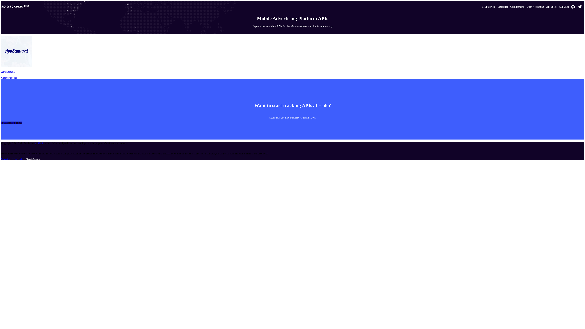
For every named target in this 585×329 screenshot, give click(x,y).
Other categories (9, 77)
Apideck (39, 143)
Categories (503, 6)
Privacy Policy (18, 159)
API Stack (564, 6)
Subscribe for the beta (11, 123)
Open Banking (517, 6)
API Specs (551, 6)
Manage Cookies (33, 159)
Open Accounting (535, 6)
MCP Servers (488, 6)
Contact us (5, 159)
